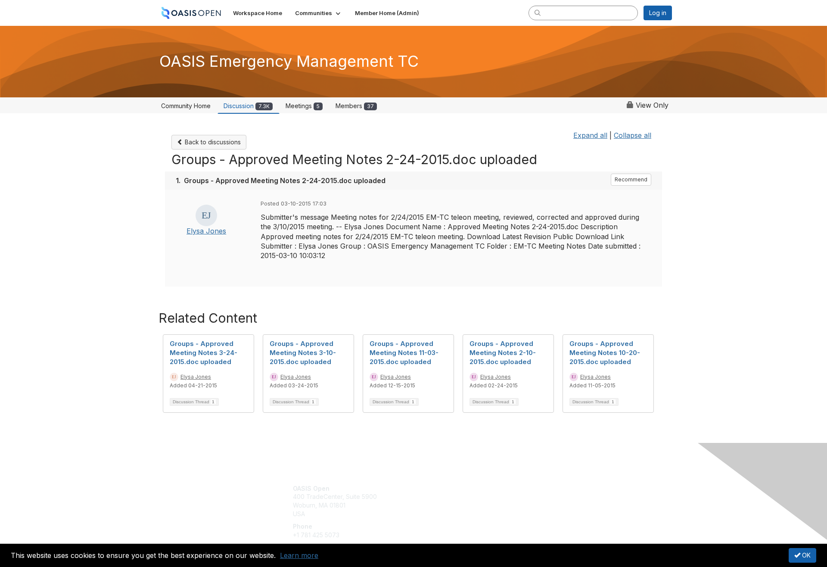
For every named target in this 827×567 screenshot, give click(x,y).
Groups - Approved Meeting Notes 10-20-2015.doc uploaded (604, 353)
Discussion (247, 105)
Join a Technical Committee (456, 513)
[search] (538, 12)
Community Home (186, 105)
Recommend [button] (631, 179)
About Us (554, 488)
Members (355, 105)
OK (805, 555)
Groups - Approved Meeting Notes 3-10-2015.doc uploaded (303, 353)
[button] (318, 12)
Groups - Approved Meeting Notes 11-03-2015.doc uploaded (404, 353)
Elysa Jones (206, 231)
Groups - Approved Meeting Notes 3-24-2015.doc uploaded (203, 353)
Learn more (299, 555)
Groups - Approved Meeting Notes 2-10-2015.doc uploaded (502, 353)
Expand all (590, 135)
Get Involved (435, 488)
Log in (657, 12)
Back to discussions (212, 142)
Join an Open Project (447, 501)
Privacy (552, 496)
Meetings (303, 105)
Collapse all (632, 135)
